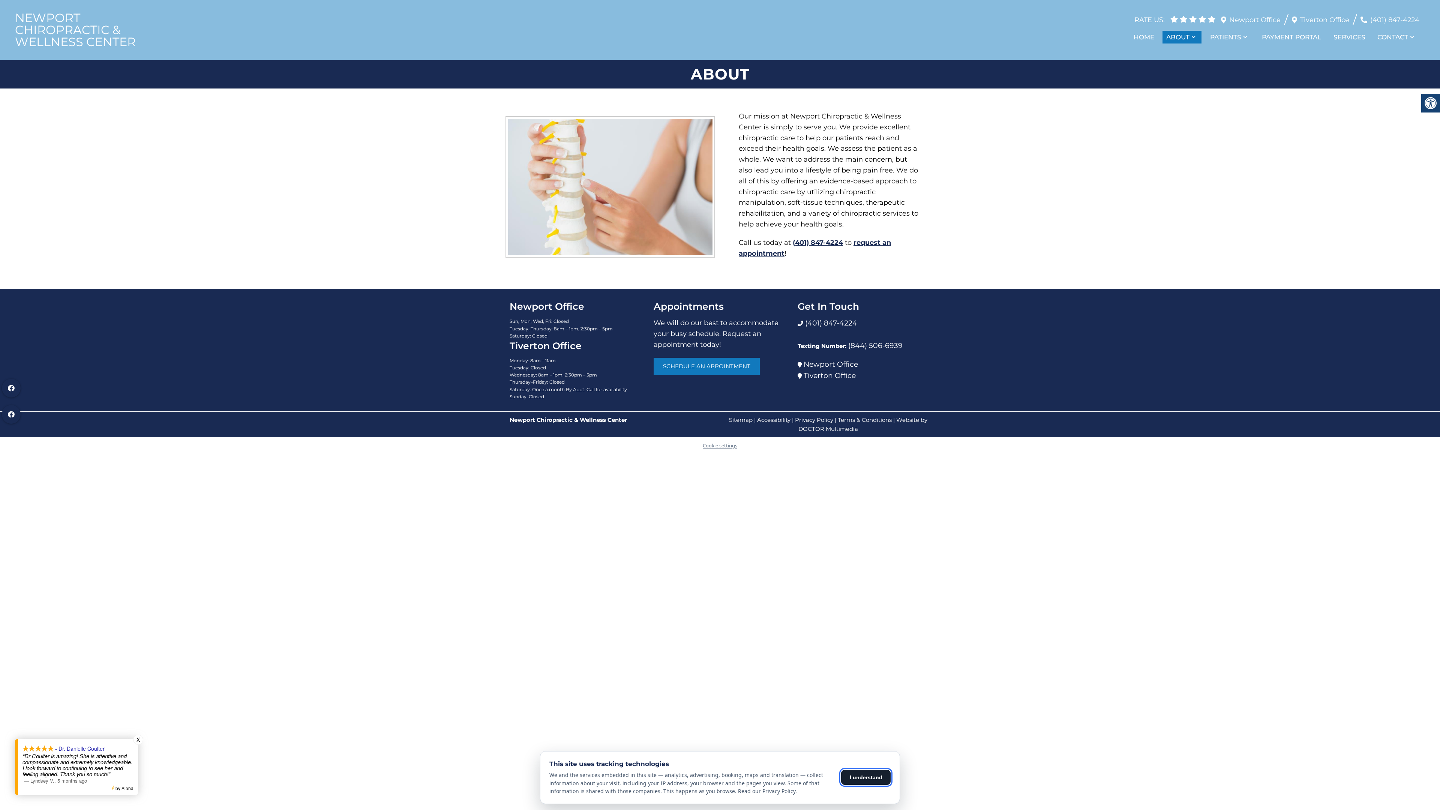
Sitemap (741, 419)
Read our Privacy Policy (766, 791)
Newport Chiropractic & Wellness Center (75, 30)
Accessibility (773, 419)
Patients (1225, 37)
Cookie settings (720, 445)
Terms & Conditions (865, 419)
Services (1349, 37)
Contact (1392, 37)
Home (1144, 37)
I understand (866, 777)
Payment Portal (1291, 37)
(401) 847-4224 (1394, 20)
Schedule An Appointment (706, 366)
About (1178, 37)
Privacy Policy (814, 419)
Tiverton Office (830, 375)
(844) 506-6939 (875, 345)
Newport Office (831, 364)
